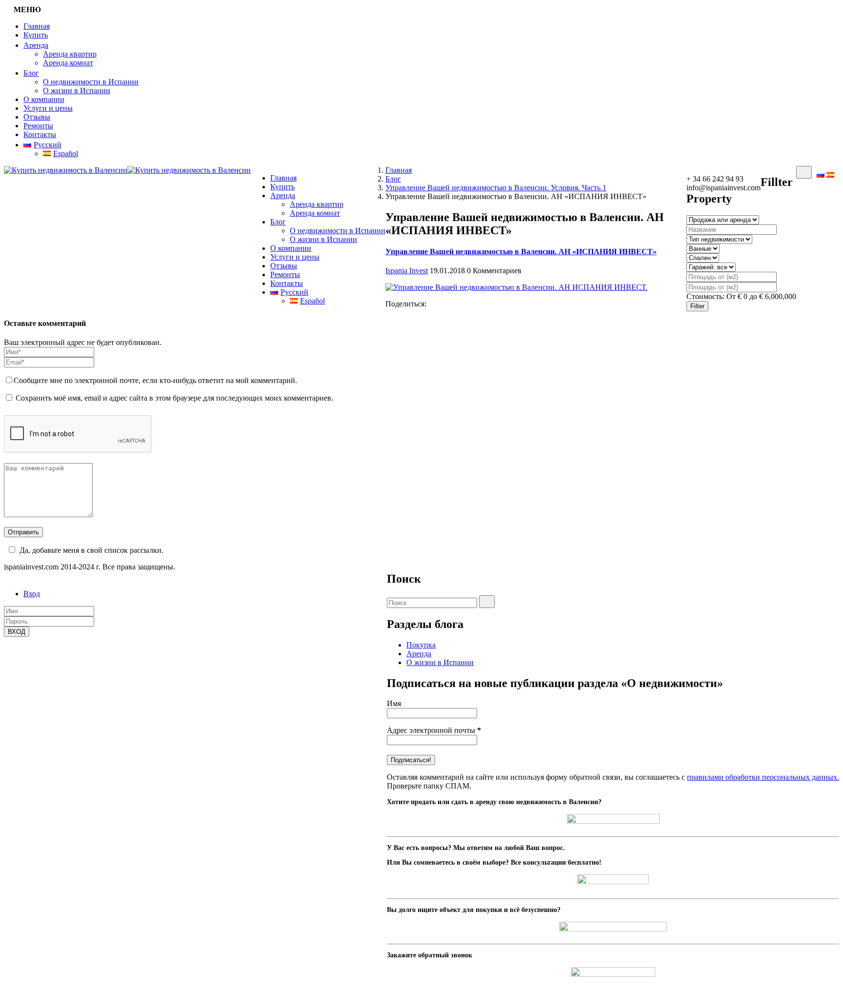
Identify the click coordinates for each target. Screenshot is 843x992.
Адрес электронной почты (434, 730)
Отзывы (36, 117)
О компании (43, 99)
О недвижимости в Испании (91, 82)
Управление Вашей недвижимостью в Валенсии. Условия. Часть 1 (495, 187)
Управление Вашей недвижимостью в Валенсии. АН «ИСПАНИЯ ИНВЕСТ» (521, 251)
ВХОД (16, 631)
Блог (31, 73)
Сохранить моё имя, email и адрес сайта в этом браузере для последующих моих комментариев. (174, 398)
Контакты (39, 134)
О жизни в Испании (76, 90)
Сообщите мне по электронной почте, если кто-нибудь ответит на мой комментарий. (155, 380)
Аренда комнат (68, 63)
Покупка (421, 645)
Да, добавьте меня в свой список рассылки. (91, 550)
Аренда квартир (70, 54)
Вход (31, 593)
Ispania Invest (406, 270)
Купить (35, 35)
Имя (394, 703)
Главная (36, 26)
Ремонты (38, 125)
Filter (697, 306)
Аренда (35, 45)
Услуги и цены (48, 108)
